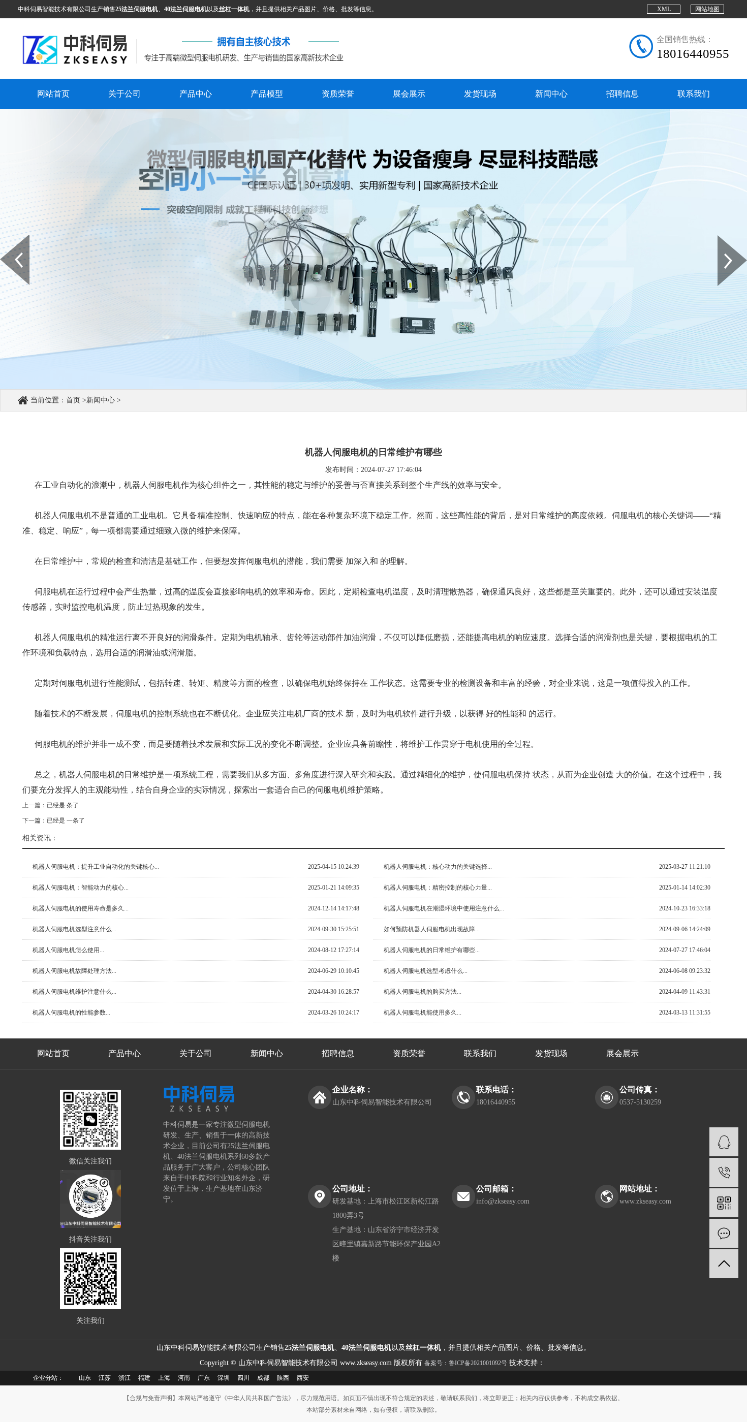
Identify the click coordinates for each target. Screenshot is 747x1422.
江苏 (105, 1377)
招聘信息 (622, 93)
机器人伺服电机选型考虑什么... (426, 970)
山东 (85, 1377)
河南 (184, 1377)
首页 (73, 400)
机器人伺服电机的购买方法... (422, 991)
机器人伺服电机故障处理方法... (74, 970)
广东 (204, 1377)
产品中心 (195, 93)
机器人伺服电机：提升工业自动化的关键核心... (96, 866)
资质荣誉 (338, 93)
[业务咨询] (723, 1141)
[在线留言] (723, 1233)
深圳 (223, 1377)
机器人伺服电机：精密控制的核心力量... (438, 887)
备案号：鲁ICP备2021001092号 (465, 1363)
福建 (144, 1377)
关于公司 (124, 93)
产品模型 (267, 93)
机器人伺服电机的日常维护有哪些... (432, 950)
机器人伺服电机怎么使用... (68, 950)
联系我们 (693, 93)
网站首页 (53, 93)
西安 (303, 1377)
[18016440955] (723, 1172)
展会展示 (409, 93)
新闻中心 (551, 93)
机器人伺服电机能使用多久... (422, 1012)
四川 (243, 1377)
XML (664, 9)
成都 (263, 1377)
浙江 (124, 1377)
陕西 (283, 1377)
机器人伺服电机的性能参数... (71, 1012)
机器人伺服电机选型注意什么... (74, 929)
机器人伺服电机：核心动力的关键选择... (438, 866)
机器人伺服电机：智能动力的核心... (81, 887)
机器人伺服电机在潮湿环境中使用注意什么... (444, 908)
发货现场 (480, 93)
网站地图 (707, 9)
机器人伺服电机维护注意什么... (74, 991)
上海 (164, 1377)
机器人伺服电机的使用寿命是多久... (81, 908)
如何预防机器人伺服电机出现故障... (432, 929)
